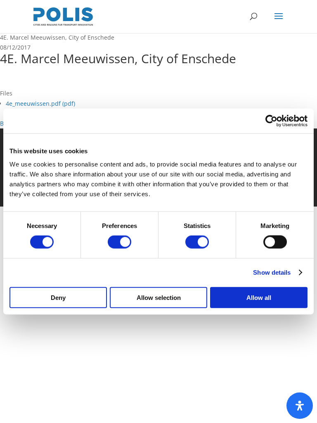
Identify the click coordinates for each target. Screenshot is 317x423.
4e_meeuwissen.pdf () (40, 103)
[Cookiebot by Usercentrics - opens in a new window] (271, 121)
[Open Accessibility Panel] (299, 405)
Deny (58, 297)
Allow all (258, 297)
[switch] (119, 242)
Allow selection (159, 297)
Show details (272, 272)
